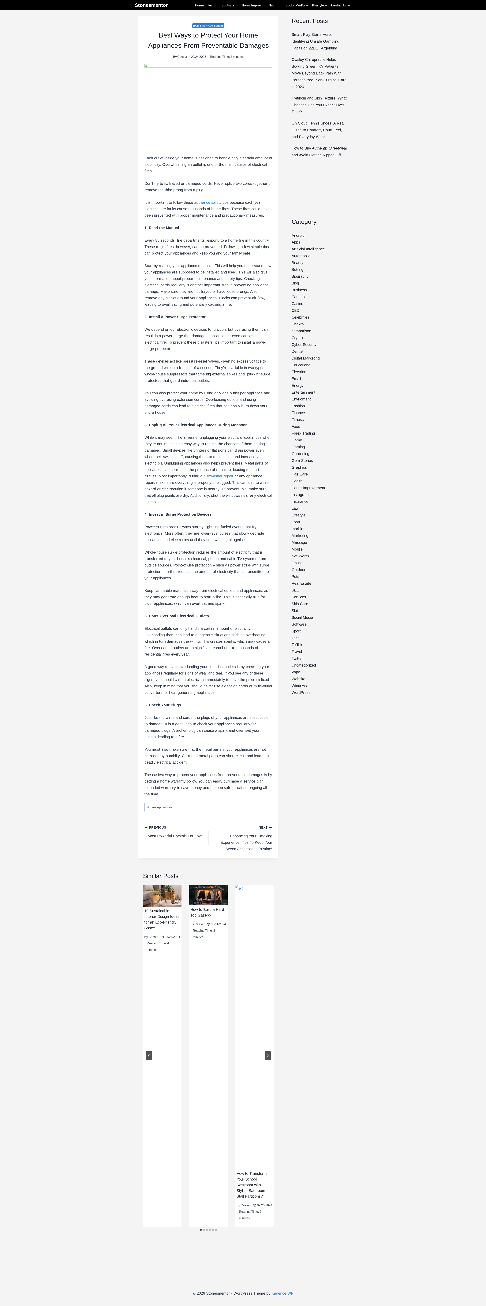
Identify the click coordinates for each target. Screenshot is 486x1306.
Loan (296, 522)
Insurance (300, 501)
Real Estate (301, 583)
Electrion (299, 372)
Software (299, 624)
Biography (300, 276)
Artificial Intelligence (308, 249)
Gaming (298, 447)
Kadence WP (282, 1293)
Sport (296, 631)
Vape (296, 672)
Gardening (300, 454)
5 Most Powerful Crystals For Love (173, 832)
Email (296, 379)
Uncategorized (304, 665)
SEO (296, 590)
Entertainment (303, 392)
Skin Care (300, 604)
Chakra (298, 324)
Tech (296, 638)
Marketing (300, 536)
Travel (297, 651)
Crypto (297, 338)
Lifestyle (298, 515)
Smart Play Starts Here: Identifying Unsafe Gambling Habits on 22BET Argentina (315, 41)
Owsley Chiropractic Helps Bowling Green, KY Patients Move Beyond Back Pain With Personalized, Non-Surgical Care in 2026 (319, 73)
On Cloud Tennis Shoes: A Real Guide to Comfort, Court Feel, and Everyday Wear (318, 130)
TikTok (297, 645)
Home (199, 5)
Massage (299, 542)
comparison (301, 331)
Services (299, 597)
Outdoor (298, 570)
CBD (295, 310)
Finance (298, 413)
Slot (295, 611)
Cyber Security (304, 344)
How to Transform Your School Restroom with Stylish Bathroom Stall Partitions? (252, 1184)
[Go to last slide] (149, 1055)
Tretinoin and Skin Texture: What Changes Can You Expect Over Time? (319, 105)
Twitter (297, 658)
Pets (295, 576)
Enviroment (301, 399)
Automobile (301, 256)
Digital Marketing (306, 358)
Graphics (299, 467)
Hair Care (300, 474)
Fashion (298, 406)
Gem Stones (302, 460)
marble (297, 529)
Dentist (297, 351)
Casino (297, 304)
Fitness (298, 420)
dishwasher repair (218, 476)
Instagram (300, 495)
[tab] (201, 1230)
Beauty (297, 263)
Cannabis (299, 297)
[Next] (268, 1055)
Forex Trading (303, 433)
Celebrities (300, 317)
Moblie (297, 549)
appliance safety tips (211, 202)
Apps (296, 242)
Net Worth (300, 556)
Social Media (302, 617)
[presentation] (162, 896)
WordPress (301, 692)
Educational (301, 365)
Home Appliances (159, 807)
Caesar (182, 56)
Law (295, 508)
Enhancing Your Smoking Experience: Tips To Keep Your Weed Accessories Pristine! (246, 838)
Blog (295, 283)
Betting (297, 269)
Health (297, 481)
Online (297, 563)
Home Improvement (208, 25)
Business (299, 290)
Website (298, 679)
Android (298, 235)
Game (297, 440)
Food (296, 426)
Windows (299, 686)
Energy (298, 385)
